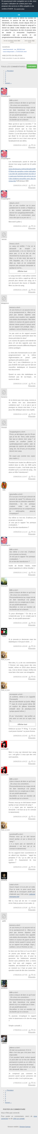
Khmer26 (4, 880)
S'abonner (32, 66)
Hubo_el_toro (5, 659)
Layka (4, 636)
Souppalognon (5, 96)
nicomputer (13, 694)
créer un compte (19, 1118)
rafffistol (4, 1043)
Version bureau (25, 1127)
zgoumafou (13, 494)
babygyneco (5, 303)
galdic (4, 921)
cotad (11, 884)
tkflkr (11, 100)
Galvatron (4, 397)
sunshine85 (4, 749)
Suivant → (8, 83)
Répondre (31, 147)
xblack (11, 203)
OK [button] (19, 15)
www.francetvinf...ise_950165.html (14, 49)
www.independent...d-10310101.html (15, 51)
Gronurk (4, 427)
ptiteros (12, 1047)
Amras (11, 244)
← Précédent (9, 71)
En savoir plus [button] (19, 9)
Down (32, 145)
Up (30, 145)
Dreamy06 (4, 586)
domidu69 (4, 988)
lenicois (4, 239)
